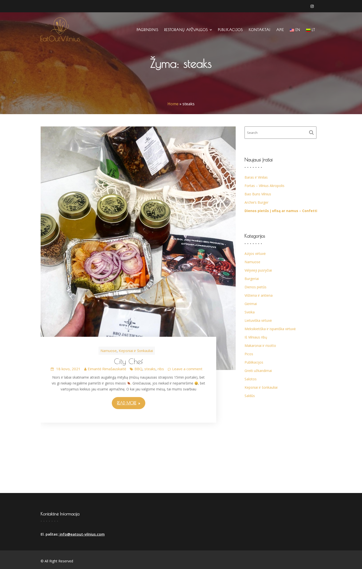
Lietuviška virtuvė (258, 320)
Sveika (250, 312)
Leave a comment (187, 368)
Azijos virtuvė (255, 253)
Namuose (108, 350)
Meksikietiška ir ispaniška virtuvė (270, 328)
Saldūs (250, 395)
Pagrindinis (147, 30)
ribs (161, 368)
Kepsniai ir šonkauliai (136, 350)
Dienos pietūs (255, 287)
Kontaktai (259, 30)
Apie (280, 30)
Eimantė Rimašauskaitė (107, 368)
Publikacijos (230, 30)
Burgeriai (252, 278)
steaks (150, 368)
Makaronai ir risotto (260, 345)
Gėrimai (251, 303)
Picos (249, 354)
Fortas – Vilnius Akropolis (264, 185)
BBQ (138, 368)
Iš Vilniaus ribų (256, 337)
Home (173, 104)
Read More (126, 403)
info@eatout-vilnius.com (82, 534)
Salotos (251, 379)
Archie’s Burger (256, 202)
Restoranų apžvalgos (186, 30)
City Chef (128, 361)
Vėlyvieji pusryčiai (258, 270)
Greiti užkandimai (258, 370)
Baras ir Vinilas (256, 177)
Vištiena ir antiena (259, 295)
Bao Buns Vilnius (258, 194)
